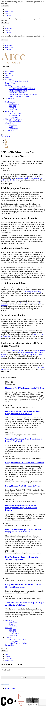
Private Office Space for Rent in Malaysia (23, 94)
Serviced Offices (15, 113)
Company (8, 620)
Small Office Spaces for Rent (19, 96)
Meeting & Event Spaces (13, 119)
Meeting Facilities (15, 121)
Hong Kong (9, 11)
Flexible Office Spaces (17, 92)
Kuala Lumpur (14, 104)
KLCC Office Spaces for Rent (19, 81)
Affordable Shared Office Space (20, 87)
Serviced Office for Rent (17, 639)
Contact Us (9, 75)
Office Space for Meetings (18, 643)
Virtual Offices (14, 117)
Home (7, 77)
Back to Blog (5, 136)
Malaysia (8, 13)
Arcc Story (9, 73)
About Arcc (9, 123)
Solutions (8, 85)
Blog (11, 127)
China (7, 654)
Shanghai (8, 15)
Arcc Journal (9, 71)
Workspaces (9, 111)
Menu (7, 66)
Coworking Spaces (15, 115)
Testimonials (9, 98)
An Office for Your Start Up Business (22, 89)
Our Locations (10, 102)
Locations (8, 79)
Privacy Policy (10, 83)
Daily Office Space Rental (18, 91)
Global (7, 656)
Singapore (5, 6)
